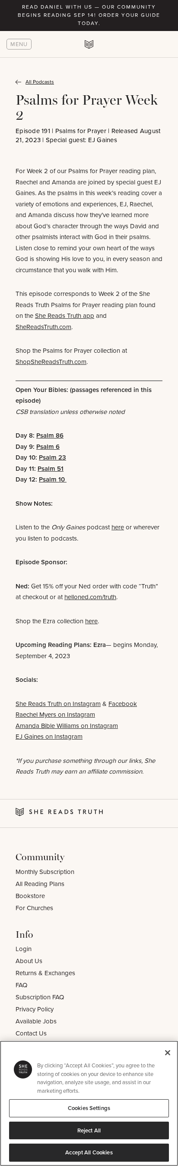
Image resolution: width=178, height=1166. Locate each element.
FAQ (21, 985)
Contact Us (31, 1033)
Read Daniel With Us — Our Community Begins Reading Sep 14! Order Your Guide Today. (89, 15)
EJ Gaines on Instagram (49, 736)
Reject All (89, 1130)
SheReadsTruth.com (43, 327)
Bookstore (30, 896)
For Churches (34, 908)
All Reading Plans (40, 884)
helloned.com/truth (90, 597)
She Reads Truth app (64, 315)
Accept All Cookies (88, 1152)
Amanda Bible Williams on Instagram (67, 726)
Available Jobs (36, 1021)
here (117, 527)
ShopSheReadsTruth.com (51, 362)
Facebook (122, 704)
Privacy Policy (35, 1009)
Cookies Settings (89, 1108)
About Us (29, 961)
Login (24, 949)
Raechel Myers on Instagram (55, 714)
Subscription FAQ (40, 997)
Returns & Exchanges (45, 973)
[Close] (167, 1052)
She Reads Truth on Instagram (58, 704)
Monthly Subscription (45, 872)
